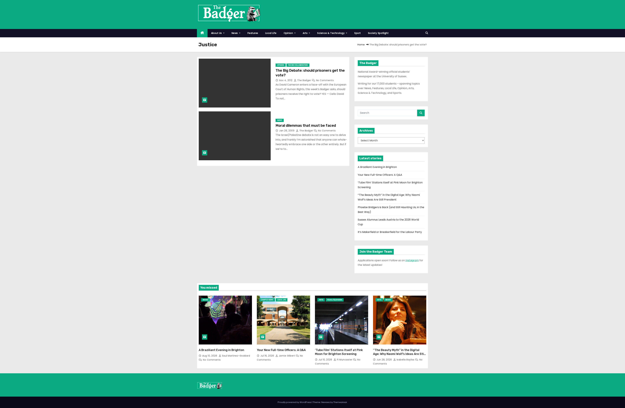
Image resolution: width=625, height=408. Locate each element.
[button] (426, 33)
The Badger (304, 80)
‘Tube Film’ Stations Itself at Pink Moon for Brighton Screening (339, 352)
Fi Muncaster (344, 359)
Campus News (267, 300)
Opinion (289, 33)
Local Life (271, 33)
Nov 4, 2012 (286, 80)
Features (253, 33)
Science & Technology (331, 33)
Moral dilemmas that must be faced (306, 125)
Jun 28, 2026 (385, 359)
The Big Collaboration (298, 65)
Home (361, 44)
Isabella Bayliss (405, 359)
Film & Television (334, 300)
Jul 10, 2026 (326, 359)
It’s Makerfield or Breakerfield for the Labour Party (390, 232)
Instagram (412, 260)
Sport (357, 33)
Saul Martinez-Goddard (235, 355)
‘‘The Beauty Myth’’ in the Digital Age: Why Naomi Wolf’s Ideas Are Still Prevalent (399, 354)
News (235, 33)
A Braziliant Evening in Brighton (377, 167)
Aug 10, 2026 (210, 355)
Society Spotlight (378, 33)
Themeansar (340, 402)
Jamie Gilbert (287, 355)
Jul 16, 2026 (267, 355)
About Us (217, 33)
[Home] (202, 33)
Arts (305, 33)
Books (388, 300)
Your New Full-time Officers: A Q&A (380, 175)
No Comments (325, 80)
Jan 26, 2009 (287, 130)
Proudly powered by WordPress (295, 402)
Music (205, 300)
